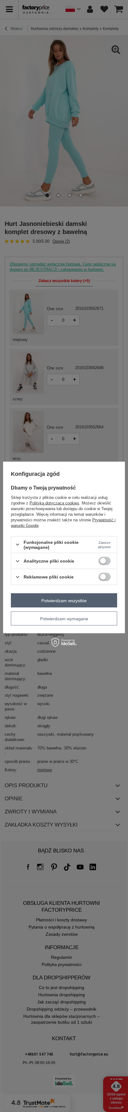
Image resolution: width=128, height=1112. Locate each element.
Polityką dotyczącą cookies (54, 502)
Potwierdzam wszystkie (64, 600)
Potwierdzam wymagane (64, 618)
